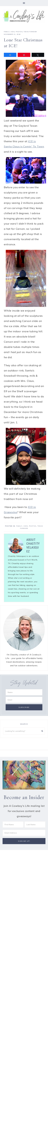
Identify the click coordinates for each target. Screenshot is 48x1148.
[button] (24, 3)
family (7, 32)
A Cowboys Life (24, 16)
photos (19, 32)
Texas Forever (30, 32)
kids (13, 32)
